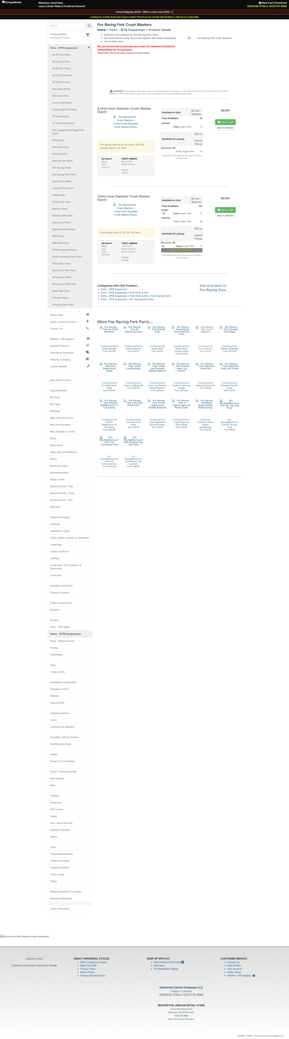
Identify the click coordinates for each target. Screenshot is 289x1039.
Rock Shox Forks (61, 263)
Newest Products (59, 345)
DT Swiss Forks (60, 116)
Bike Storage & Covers (62, 431)
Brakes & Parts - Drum (62, 493)
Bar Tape (55, 404)
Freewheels (56, 654)
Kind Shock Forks (61, 181)
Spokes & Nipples (60, 829)
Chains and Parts (59, 551)
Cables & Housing (59, 517)
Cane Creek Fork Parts (64, 109)
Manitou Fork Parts (62, 215)
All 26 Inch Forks (61, 68)
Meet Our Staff (88, 965)
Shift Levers (56, 809)
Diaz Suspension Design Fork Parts (68, 132)
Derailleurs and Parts (61, 585)
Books (53, 458)
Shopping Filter (58, 34)
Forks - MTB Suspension (65, 633)
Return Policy (87, 972)
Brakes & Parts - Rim (61, 500)
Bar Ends (55, 397)
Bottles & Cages (59, 465)
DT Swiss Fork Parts (63, 123)
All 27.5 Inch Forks (62, 75)
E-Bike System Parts (61, 602)
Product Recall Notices (92, 975)
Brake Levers (57, 479)
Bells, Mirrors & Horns (61, 417)
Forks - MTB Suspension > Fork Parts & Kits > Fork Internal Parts (136, 295)
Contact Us (56, 328)
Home (101, 30)
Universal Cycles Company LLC (181, 987)
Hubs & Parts (57, 702)
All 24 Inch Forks (61, 61)
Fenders (54, 620)
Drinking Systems (59, 592)
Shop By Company (60, 359)
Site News (159, 965)
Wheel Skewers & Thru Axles (65, 891)
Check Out (281, 2)
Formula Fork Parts (62, 160)
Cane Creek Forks (62, 102)
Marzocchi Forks (61, 222)
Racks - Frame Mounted (63, 771)
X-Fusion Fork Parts (62, 304)
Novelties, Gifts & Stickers (64, 737)
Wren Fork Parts (61, 290)
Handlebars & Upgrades (63, 682)
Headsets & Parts (59, 689)
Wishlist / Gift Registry (62, 339)
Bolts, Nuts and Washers (63, 452)
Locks (53, 719)
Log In (41, 6)
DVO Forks (58, 140)
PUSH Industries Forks (64, 249)
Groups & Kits (57, 671)
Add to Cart (226, 122)
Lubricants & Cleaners (62, 726)
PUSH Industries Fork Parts (67, 256)
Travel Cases (57, 874)
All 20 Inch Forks (61, 54)
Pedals (54, 754)
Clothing (54, 558)
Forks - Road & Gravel (62, 641)
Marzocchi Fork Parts (63, 229)
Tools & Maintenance (61, 853)
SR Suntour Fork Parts (64, 284)
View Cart (267, 2)
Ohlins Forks (59, 195)
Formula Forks (59, 153)
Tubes (53, 881)
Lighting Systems (59, 713)
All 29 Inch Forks (61, 82)
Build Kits (55, 506)
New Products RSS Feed (167, 962)
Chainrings (56, 544)
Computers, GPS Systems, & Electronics (65, 567)
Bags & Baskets (58, 390)
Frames (54, 647)
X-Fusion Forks (60, 297)
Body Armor (56, 445)
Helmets (54, 695)
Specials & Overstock (62, 352)
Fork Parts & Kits (61, 89)
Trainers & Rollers (59, 867)
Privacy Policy (88, 968)
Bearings (55, 411)
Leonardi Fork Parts (63, 188)
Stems (53, 836)
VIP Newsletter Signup (166, 968)
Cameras (55, 524)
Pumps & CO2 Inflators (62, 761)
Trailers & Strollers (60, 860)
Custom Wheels (58, 366)
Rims (52, 785)
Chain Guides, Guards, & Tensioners (69, 537)
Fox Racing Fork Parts (64, 174)
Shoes (53, 816)
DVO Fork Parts (60, 147)
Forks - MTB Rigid (60, 626)
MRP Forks (58, 236)
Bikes (53, 438)
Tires (53, 847)
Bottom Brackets (59, 472)
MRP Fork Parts (60, 243)
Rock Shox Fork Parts (64, 270)
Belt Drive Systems (60, 424)
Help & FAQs (234, 965)
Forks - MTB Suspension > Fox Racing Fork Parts (127, 299)
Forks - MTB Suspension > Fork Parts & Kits (124, 292)
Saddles (54, 795)
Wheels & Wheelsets (61, 898)
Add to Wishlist (225, 127)
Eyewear (55, 609)
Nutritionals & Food (60, 744)
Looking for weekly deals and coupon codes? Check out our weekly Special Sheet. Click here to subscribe (144, 17)
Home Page (56, 314)
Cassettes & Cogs (60, 530)
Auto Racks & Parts (60, 380)
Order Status (54, 6)
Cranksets (55, 575)
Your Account (234, 968)
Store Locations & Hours (63, 321)
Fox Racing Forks (61, 167)
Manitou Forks (60, 208)
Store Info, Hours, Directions (181, 1019)
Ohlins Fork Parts (61, 201)
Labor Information (60, 908)
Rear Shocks (57, 778)
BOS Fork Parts (60, 95)
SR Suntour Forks (61, 277)
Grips (53, 665)
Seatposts (55, 802)
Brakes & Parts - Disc (61, 486)
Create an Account (74, 6)
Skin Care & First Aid (61, 823)
